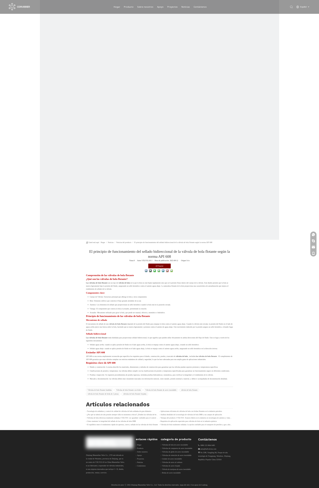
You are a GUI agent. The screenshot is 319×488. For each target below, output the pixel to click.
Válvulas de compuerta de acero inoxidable (177, 448)
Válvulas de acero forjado (171, 466)
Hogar (117, 6)
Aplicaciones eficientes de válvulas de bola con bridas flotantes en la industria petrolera (191, 411)
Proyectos (172, 6)
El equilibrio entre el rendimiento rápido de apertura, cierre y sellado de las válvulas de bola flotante (122, 425)
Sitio (188, 260)
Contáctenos (200, 6)
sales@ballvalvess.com (208, 449)
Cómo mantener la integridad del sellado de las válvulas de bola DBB (111, 421)
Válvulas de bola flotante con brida (128, 390)
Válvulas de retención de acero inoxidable (176, 455)
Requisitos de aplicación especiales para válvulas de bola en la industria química (188, 421)
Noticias (185, 6)
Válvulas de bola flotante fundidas (100, 390)
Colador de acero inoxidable (172, 459)
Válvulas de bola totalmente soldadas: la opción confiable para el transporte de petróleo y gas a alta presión (196, 425)
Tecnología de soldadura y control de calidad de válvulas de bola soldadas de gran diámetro (119, 411)
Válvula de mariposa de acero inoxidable (176, 469)
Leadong (204, 485)
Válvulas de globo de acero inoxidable (175, 452)
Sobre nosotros (145, 6)
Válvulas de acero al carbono (172, 462)
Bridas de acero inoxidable (171, 473)
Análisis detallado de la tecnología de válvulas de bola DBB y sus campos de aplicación (191, 415)
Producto (128, 6)
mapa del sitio (185, 485)
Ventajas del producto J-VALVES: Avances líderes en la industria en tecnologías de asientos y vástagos (196, 418)
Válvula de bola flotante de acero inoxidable (160, 390)
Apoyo (160, 6)
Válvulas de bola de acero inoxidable (175, 445)
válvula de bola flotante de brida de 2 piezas (103, 394)
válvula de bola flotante (189, 390)
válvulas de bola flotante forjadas (134, 394)
